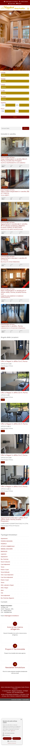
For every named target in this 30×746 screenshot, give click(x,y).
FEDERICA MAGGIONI (6, 541)
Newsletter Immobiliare (15, 668)
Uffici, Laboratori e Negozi (7, 585)
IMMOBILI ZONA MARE (7, 548)
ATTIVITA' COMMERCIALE (8, 546)
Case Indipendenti (5, 564)
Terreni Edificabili (5, 572)
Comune (3, 84)
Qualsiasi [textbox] (3, 99)
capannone (3, 554)
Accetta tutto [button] (7, 738)
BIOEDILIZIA (4, 551)
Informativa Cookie (19, 687)
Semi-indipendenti (5, 595)
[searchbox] (15, 81)
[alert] (11, 731)
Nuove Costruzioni (5, 561)
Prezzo (2, 108)
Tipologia (3, 78)
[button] (12, 741)
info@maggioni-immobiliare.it (11, 1)
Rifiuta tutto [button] (17, 738)
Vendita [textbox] (3, 75)
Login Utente (12, 3)
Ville (2, 593)
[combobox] (15, 75)
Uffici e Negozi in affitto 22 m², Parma (14, 393)
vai (26, 128)
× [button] (21, 719)
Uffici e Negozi (4, 587)
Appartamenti (4, 538)
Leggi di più (13, 730)
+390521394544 (24, 1)
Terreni (2, 567)
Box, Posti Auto (4, 559)
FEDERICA (4, 543)
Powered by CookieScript (12, 743)
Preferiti (19, 3)
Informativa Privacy (9, 687)
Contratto (3, 72)
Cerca (15, 117)
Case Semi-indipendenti (7, 577)
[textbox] (15, 87)
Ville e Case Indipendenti (7, 574)
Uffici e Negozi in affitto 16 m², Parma (14, 361)
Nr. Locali (3, 96)
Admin (2, 687)
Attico (2, 590)
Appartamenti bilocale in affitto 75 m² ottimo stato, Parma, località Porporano (14, 519)
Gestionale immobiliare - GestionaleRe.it (20, 699)
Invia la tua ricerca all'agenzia (15, 628)
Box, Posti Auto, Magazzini (7, 598)
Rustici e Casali (5, 569)
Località (3, 90)
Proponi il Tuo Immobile (15, 649)
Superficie (3, 102)
